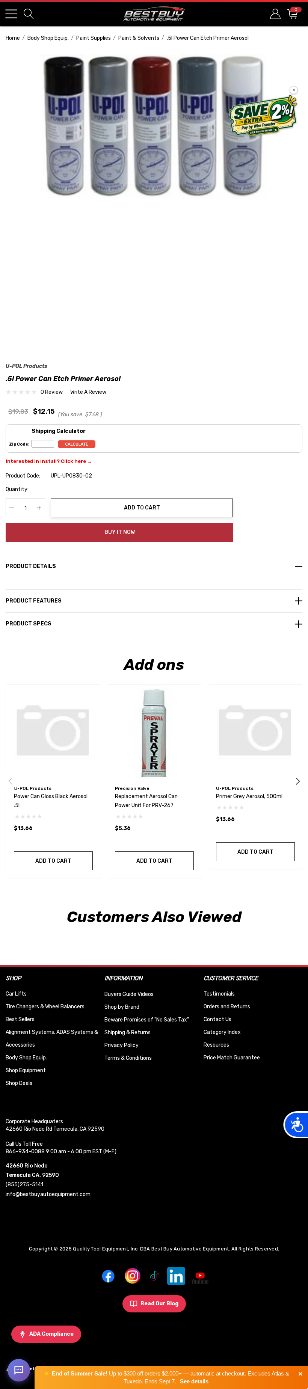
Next (297, 781)
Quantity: (17, 489)
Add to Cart (142, 508)
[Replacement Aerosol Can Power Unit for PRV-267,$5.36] (154, 732)
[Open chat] (19, 1370)
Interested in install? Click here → (49, 461)
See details (194, 1381)
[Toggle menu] (11, 14)
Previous (10, 781)
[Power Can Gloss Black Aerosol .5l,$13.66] (53, 732)
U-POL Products (26, 366)
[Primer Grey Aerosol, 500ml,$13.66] (255, 732)
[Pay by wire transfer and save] (263, 116)
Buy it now (119, 532)
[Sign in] (275, 14)
